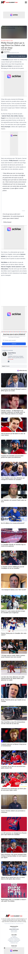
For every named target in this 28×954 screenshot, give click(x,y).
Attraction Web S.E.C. (11, 923)
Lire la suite (10, 359)
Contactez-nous (14, 942)
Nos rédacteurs (14, 937)
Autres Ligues (14, 930)
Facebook (14, 947)
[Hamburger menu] (26, 2)
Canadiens (14, 927)
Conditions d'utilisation (14, 938)
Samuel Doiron (6, 51)
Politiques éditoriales (14, 941)
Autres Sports (14, 931)
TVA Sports (7, 366)
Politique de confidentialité (14, 940)
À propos (14, 936)
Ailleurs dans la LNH (14, 929)
